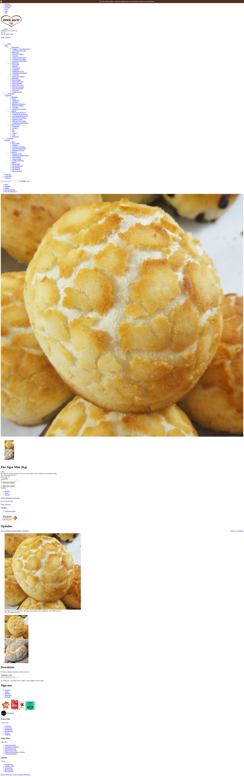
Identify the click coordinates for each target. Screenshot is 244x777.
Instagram (7, 4)
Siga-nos (6, 685)
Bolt (6, 12)
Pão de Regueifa (17, 171)
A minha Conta (9, 766)
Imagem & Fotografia (18, 57)
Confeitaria (9, 93)
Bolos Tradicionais (17, 81)
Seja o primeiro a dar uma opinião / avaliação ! (15, 531)
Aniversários (13, 47)
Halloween (15, 136)
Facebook (7, 690)
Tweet (6, 493)
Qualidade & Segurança (12, 747)
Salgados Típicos (17, 119)
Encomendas (8, 768)
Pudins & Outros (17, 92)
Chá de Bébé (16, 68)
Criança (14, 133)
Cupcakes (15, 107)
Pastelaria (9, 138)
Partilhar (7, 491)
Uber (6, 11)
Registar (7, 37)
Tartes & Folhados (17, 88)
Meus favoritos (9, 771)
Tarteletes (15, 102)
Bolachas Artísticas (18, 105)
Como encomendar (10, 745)
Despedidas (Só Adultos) (19, 73)
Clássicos (15, 56)
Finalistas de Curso (18, 71)
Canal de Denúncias (11, 754)
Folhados (15, 145)
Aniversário (15, 64)
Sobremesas (13, 78)
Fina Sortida (16, 143)
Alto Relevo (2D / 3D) (19, 51)
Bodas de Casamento (18, 76)
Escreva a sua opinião (236, 531)
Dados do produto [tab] (10, 511)
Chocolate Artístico (18, 54)
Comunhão (15, 69)
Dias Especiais (14, 124)
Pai (13, 130)
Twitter (7, 692)
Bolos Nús (15, 52)
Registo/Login (9, 764)
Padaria (12, 162)
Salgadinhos (16, 100)
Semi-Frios (15, 90)
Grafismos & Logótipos (19, 59)
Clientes (4, 757)
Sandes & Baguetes (18, 160)
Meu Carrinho (9, 769)
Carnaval (15, 128)
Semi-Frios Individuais (19, 148)
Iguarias (12, 111)
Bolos (8, 44)
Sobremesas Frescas (18, 150)
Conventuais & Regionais (20, 116)
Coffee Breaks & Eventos (20, 114)
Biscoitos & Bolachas (18, 104)
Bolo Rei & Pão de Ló (19, 112)
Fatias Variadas (16, 159)
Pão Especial (16, 169)
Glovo (6, 9)
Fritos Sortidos (16, 157)
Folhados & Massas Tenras (20, 155)
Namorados (15, 126)
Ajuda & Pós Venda (11, 750)
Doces (14, 99)
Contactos (8, 178)
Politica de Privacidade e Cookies (15, 752)
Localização (8, 176)
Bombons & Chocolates (19, 118)
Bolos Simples (16, 80)
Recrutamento (9, 731)
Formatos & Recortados (19, 61)
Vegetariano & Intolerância (20, 123)
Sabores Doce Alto (10, 748)
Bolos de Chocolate (18, 87)
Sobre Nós (8, 174)
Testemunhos (8, 729)
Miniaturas (13, 97)
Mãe (13, 131)
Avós (13, 135)
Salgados (12, 152)
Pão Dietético (16, 167)
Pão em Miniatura (17, 166)
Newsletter (8, 667)
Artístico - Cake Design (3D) (21, 49)
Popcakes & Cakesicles (19, 109)
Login (2, 37)
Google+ (7, 495)
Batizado (15, 66)
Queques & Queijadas (18, 147)
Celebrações (13, 63)
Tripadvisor (8, 6)
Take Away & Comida (19, 121)
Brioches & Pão (17, 154)
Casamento (15, 75)
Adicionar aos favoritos (10, 498)
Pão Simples (16, 164)
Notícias (7, 733)
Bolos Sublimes (17, 83)
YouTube (7, 7)
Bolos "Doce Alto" (18, 85)
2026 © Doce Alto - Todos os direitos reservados (15, 774)
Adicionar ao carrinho (8, 482)
